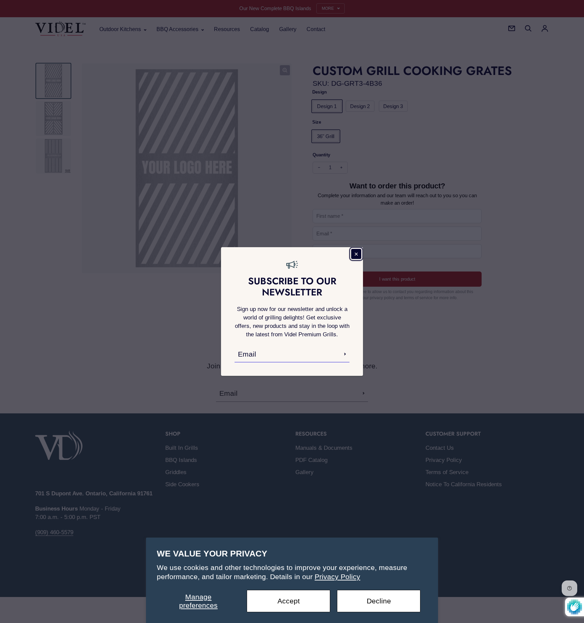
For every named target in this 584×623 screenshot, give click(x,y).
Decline (379, 601)
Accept (288, 601)
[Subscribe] (345, 353)
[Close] (356, 254)
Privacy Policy (337, 576)
